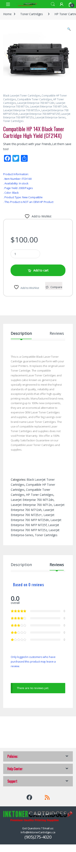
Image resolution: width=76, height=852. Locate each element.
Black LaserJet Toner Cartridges (22, 95)
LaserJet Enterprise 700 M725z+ (21, 110)
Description (21, 333)
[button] (69, 29)
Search (52, 4)
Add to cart (41, 270)
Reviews (57, 333)
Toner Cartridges (31, 14)
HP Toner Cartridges (39, 495)
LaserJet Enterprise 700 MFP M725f (39, 114)
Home (7, 14)
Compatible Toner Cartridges (34, 99)
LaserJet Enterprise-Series (50, 117)
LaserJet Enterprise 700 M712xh (48, 106)
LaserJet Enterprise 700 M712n (31, 505)
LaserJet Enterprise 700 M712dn (35, 103)
